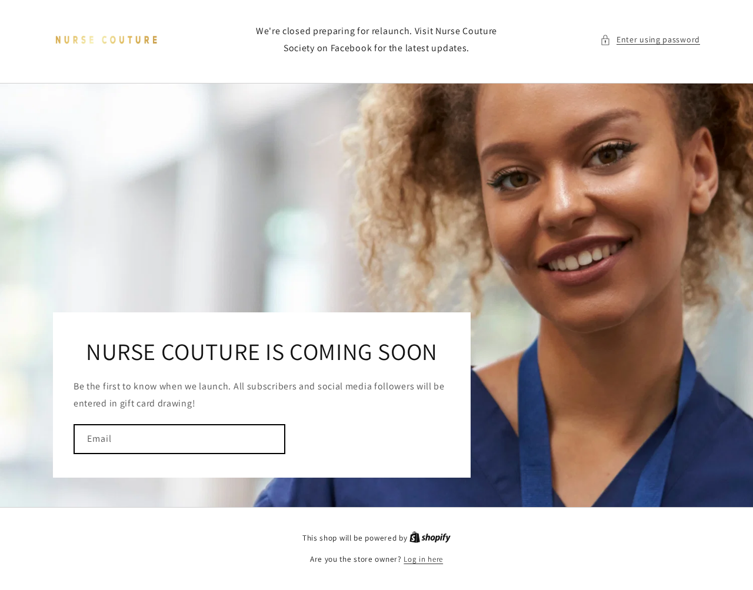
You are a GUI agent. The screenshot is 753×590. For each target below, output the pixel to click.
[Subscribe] (271, 439)
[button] (650, 39)
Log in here (423, 559)
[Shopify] (430, 538)
